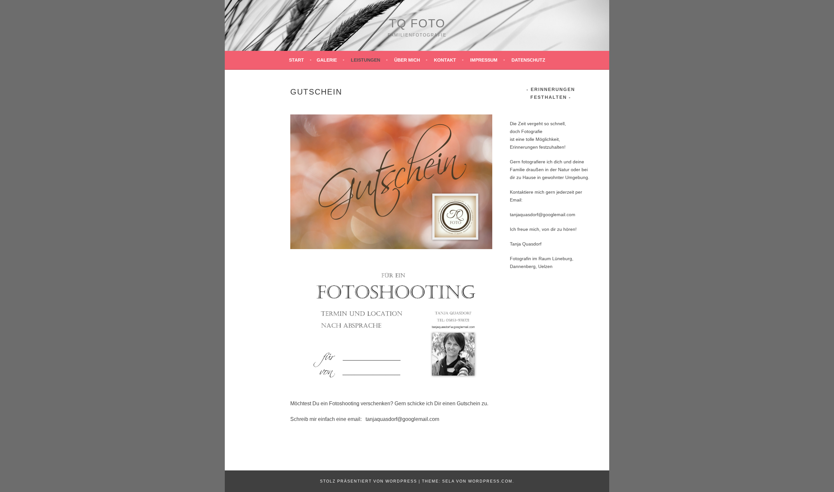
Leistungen (365, 60)
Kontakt (445, 60)
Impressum (483, 60)
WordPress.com (490, 481)
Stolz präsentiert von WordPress (368, 481)
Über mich (407, 60)
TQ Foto (417, 23)
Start (296, 60)
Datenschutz (528, 60)
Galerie (327, 60)
